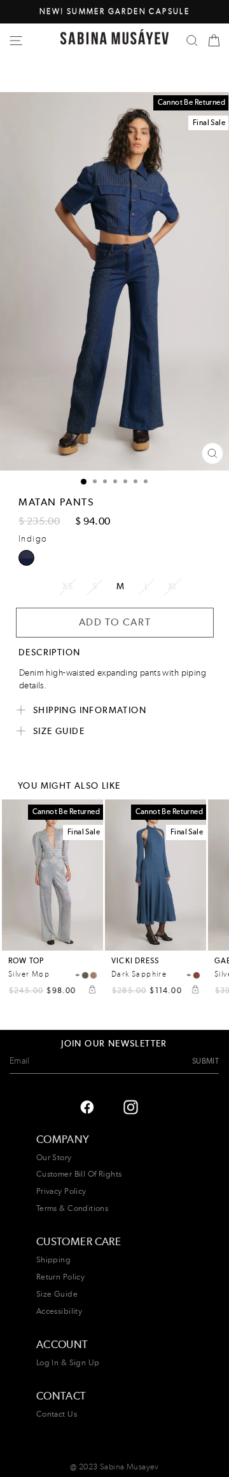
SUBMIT (205, 1061)
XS (67, 586)
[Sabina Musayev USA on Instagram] (87, 1106)
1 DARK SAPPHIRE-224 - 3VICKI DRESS (196, 975)
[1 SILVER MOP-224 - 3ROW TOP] (85, 975)
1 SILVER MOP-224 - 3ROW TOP (85, 975)
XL (172, 586)
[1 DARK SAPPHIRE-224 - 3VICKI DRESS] (196, 975)
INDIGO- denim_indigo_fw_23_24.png (26, 558)
